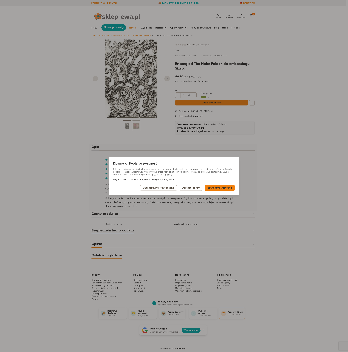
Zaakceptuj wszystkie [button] (219, 188)
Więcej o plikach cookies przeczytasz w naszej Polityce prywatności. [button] (145, 179)
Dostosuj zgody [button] (191, 188)
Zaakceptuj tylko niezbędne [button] (158, 188)
